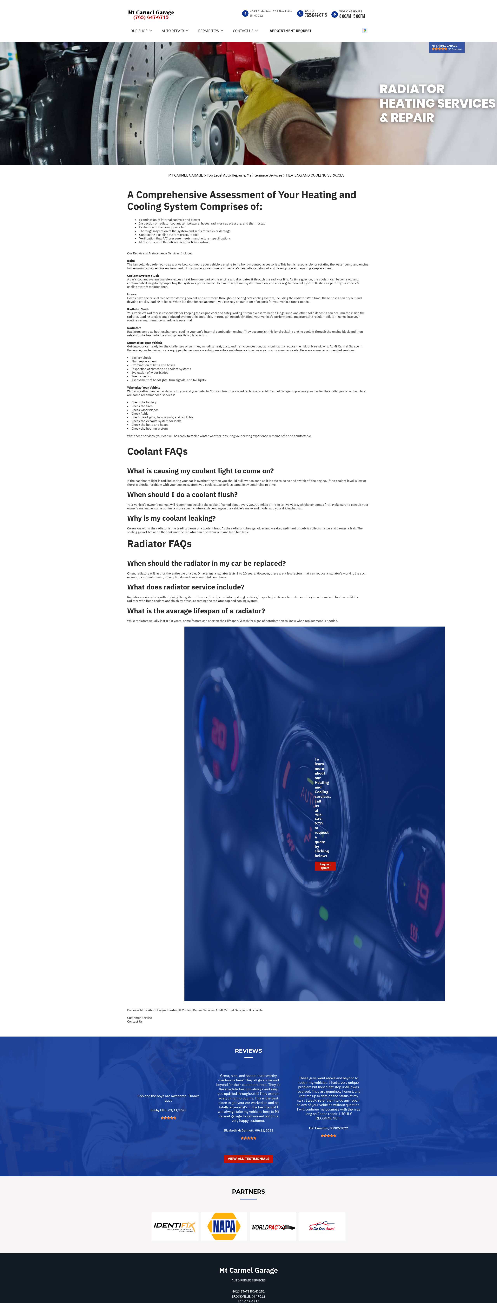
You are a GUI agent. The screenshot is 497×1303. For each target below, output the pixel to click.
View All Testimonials (248, 1159)
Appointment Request (291, 31)
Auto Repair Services (249, 1280)
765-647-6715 (316, 15)
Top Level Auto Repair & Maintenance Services (244, 175)
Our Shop (139, 31)
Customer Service (139, 1018)
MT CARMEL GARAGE (185, 175)
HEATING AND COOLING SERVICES (315, 175)
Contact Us (243, 31)
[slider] (439, 48)
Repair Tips (208, 31)
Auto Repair (173, 31)
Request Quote (325, 866)
